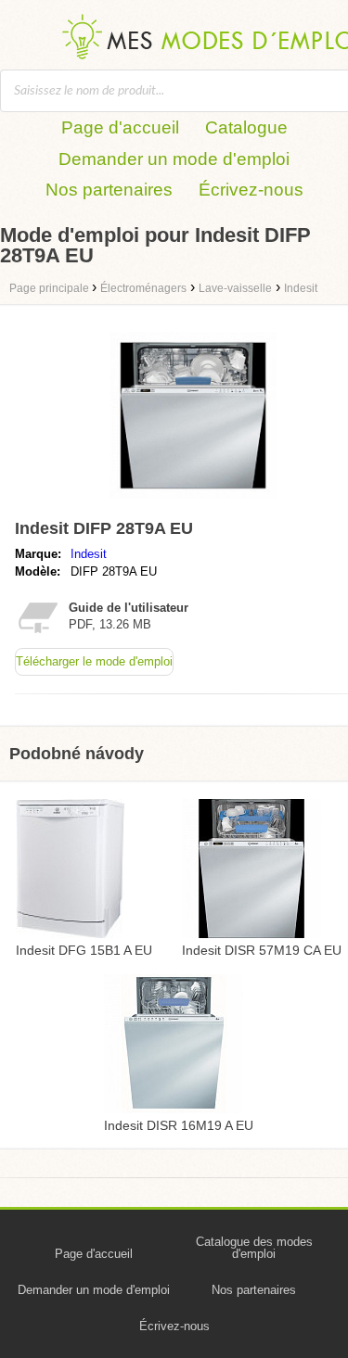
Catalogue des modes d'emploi (254, 1248)
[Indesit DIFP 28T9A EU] (193, 503)
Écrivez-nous (251, 189)
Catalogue (246, 127)
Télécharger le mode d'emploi (94, 661)
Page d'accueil (120, 127)
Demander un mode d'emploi (174, 159)
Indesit (89, 554)
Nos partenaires (109, 189)
